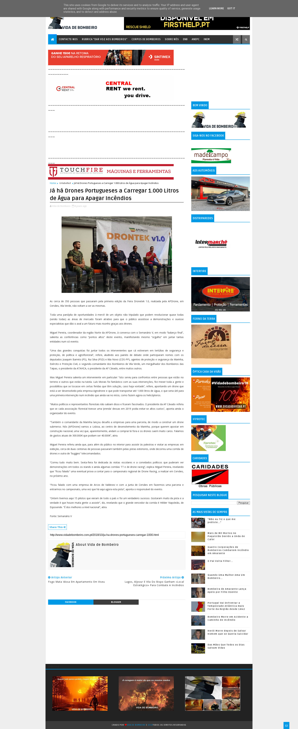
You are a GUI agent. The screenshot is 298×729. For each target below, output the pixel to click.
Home (53, 183)
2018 (150, 725)
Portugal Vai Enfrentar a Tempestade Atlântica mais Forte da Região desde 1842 (226, 606)
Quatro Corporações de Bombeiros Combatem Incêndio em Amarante (228, 550)
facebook (70, 602)
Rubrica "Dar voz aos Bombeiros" (104, 39)
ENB (185, 39)
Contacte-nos (68, 39)
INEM (207, 39)
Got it (231, 8)
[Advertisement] (111, 119)
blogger (116, 602)
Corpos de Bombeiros (146, 39)
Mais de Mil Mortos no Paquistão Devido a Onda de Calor (226, 536)
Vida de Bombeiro (136, 725)
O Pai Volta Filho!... (220, 561)
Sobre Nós (172, 39)
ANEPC (196, 39)
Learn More (216, 8)
